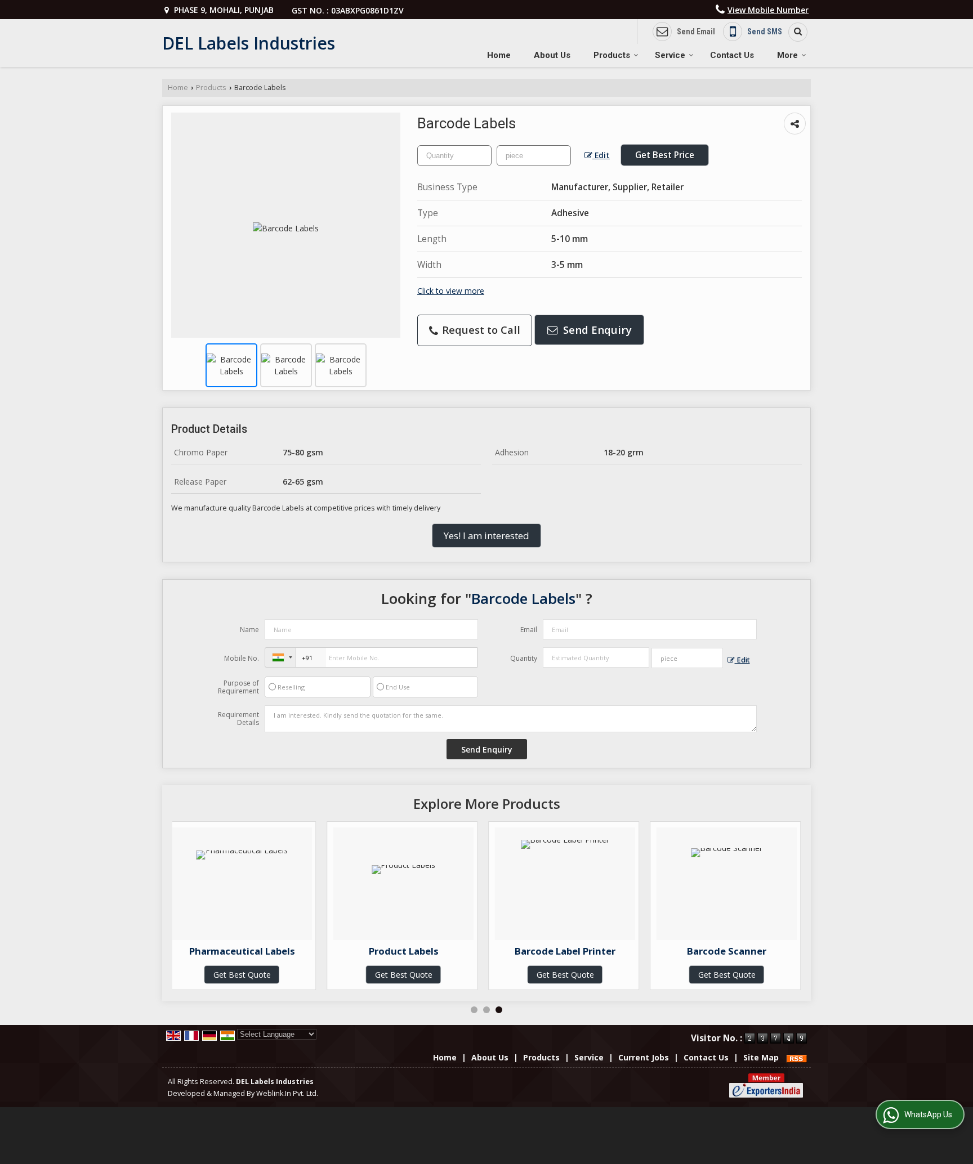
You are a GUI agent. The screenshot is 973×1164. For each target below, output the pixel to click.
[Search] (794, 32)
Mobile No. (241, 658)
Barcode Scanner (726, 950)
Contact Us (732, 55)
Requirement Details (238, 719)
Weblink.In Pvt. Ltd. (287, 1093)
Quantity (523, 658)
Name (249, 629)
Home (499, 55)
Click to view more (450, 290)
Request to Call (479, 330)
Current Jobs (643, 1057)
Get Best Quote (242, 974)
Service (670, 55)
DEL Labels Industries (248, 43)
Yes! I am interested (486, 535)
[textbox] (534, 155)
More (787, 55)
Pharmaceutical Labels (242, 950)
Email (528, 629)
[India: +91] (280, 657)
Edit (601, 155)
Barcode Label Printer (565, 950)
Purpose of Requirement (238, 687)
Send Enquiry (596, 330)
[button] (768, 10)
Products (611, 55)
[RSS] (797, 1057)
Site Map (761, 1057)
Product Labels (404, 950)
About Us (552, 55)
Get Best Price (664, 155)
